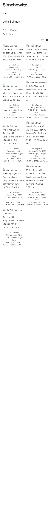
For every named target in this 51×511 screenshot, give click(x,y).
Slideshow (42, 40)
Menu (5, 13)
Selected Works (10, 30)
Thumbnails (47, 40)
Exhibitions (8, 34)
